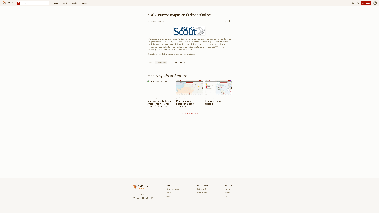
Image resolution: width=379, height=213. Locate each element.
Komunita (84, 3)
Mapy (56, 3)
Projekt (74, 3)
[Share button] (357, 3)
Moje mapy (366, 3)
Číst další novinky (188, 113)
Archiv (182, 62)
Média (227, 196)
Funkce (168, 193)
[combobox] (34, 3)
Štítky (175, 62)
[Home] (8, 3)
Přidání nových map (173, 189)
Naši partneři (201, 189)
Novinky (228, 189)
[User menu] (375, 3)
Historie (65, 3)
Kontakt (227, 193)
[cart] (353, 3)
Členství (169, 196)
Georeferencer (202, 193)
